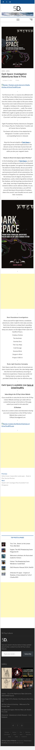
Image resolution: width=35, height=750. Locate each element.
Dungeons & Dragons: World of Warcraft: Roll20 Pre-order (16, 711)
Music (15, 734)
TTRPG (8, 70)
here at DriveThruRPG (22, 386)
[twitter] (6, 2)
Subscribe (28, 654)
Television (27, 732)
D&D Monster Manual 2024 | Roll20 (21, 567)
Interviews (28, 734)
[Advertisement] (17, 291)
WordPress (4, 742)
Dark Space (26, 142)
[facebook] (3, 2)
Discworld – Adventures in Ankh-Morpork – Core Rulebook (17, 716)
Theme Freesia (27, 740)
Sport (21, 734)
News (3, 70)
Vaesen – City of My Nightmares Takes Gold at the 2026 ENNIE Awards (16, 694)
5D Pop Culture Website (9, 740)
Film (21, 732)
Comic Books (7, 734)
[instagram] (10, 2)
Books (9, 736)
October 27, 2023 (7, 80)
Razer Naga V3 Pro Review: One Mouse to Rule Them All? (17, 700)
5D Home (7, 732)
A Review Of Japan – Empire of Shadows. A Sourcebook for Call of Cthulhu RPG (21, 575)
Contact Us (24, 736)
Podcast (14, 732)
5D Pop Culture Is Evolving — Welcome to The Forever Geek (15, 705)
